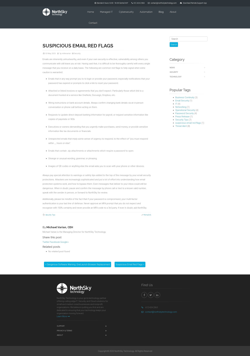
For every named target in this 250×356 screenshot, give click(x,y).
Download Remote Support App (195, 3)
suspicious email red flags (188, 123)
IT (176, 104)
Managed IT (106, 12)
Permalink (147, 215)
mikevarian (66, 53)
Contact (93, 23)
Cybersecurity (126, 12)
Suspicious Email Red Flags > (130, 264)
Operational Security (185, 110)
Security (77, 53)
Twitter (46, 242)
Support (61, 326)
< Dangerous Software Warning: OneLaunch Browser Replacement (77, 264)
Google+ (64, 242)
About (173, 12)
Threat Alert (181, 126)
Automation (146, 12)
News (172, 68)
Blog (161, 12)
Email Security (182, 100)
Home (90, 12)
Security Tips (50, 215)
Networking (180, 107)
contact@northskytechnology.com (164, 3)
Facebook (55, 242)
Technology (175, 77)
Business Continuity (184, 97)
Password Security (184, 113)
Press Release (182, 116)
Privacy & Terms (64, 331)
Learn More (62, 316)
